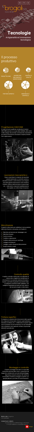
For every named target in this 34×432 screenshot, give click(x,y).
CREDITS (11, 421)
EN (20, 3)
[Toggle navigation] (31, 14)
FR (24, 3)
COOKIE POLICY (4, 421)
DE (28, 3)
